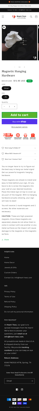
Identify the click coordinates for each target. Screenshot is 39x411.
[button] (2, 16)
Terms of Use (9, 297)
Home (6, 257)
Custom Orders (10, 273)
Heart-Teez (16, 407)
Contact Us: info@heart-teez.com (18, 278)
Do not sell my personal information (18, 312)
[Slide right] (24, 67)
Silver (6, 88)
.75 (5, 97)
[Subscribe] (32, 381)
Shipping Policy (10, 307)
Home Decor (9, 262)
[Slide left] (14, 67)
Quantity (5, 102)
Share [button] (6, 240)
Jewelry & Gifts (10, 268)
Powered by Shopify (25, 407)
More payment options (19, 127)
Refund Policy (9, 302)
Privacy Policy (9, 292)
